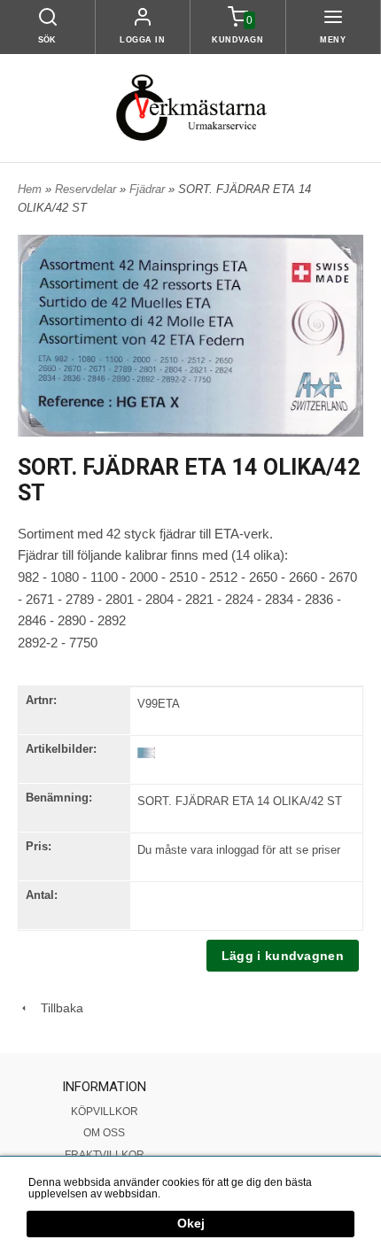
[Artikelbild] (146, 752)
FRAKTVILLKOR (104, 1155)
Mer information (200, 1194)
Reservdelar (87, 189)
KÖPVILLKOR (104, 1111)
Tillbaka (56, 1008)
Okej (191, 1223)
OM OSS (104, 1133)
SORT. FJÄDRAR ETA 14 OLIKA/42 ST (239, 801)
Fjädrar (148, 189)
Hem (30, 189)
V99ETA (158, 703)
